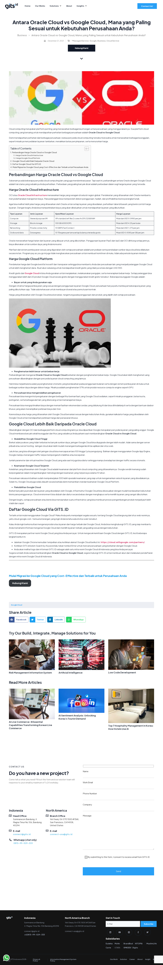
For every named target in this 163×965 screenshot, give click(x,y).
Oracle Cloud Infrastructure (32, 195)
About (140, 959)
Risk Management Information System (30, 672)
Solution (123, 959)
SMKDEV (127, 947)
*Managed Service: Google (84, 41)
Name (85, 771)
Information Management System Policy (63, 960)
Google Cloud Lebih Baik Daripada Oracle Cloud (33, 161)
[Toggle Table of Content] (85, 149)
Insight (147, 959)
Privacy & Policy (36, 960)
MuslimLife (151, 943)
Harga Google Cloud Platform (28, 158)
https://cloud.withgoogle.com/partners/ (123, 542)
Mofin (117, 943)
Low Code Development (122, 672)
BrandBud (128, 943)
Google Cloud (32, 273)
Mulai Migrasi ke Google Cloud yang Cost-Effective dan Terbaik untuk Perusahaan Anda (50, 167)
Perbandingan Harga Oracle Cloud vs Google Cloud (34, 152)
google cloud (16, 605)
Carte (108, 947)
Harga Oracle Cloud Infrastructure (29, 155)
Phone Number (90, 793)
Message (116, 836)
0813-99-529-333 (23, 843)
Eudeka (109, 943)
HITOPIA (138, 943)
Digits (135, 947)
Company (87, 804)
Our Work (114, 959)
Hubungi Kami (20, 583)
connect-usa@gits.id (61, 834)
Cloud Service (112, 41)
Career (132, 959)
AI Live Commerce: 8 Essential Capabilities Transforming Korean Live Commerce (30, 725)
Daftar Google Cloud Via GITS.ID (26, 164)
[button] (18, 619)
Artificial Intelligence (71, 672)
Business (22, 35)
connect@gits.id (22, 834)
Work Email (88, 782)
